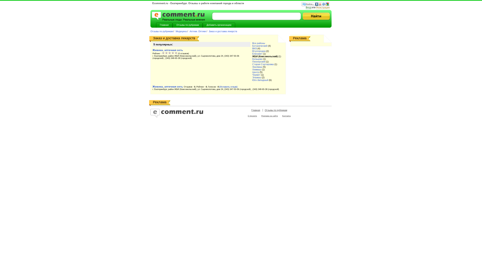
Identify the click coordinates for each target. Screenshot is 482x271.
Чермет (256, 75)
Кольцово (257, 59)
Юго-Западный (260, 80)
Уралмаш (257, 67)
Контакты (286, 116)
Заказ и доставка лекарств (222, 31)
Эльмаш (256, 77)
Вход (308, 7)
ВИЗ (254, 48)
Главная (255, 110)
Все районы (258, 43)
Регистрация (323, 7)
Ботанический (259, 46)
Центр (255, 72)
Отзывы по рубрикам (161, 31)
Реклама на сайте (269, 116)
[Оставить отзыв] (228, 87)
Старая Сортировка (263, 64)
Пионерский (258, 61)
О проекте (252, 116)
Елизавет (257, 54)
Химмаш (256, 69)
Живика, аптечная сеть (168, 50)
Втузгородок (258, 51)
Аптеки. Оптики (198, 31)
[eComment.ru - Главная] (178, 16)
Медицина (181, 31)
